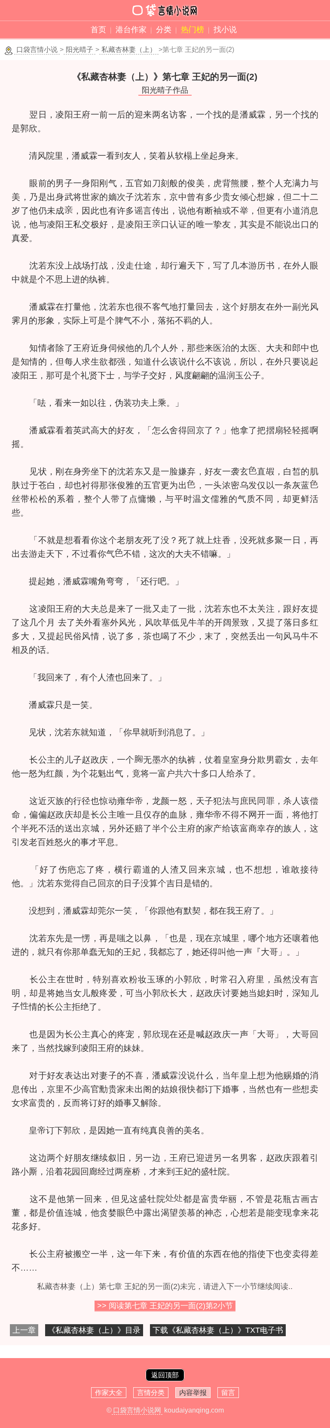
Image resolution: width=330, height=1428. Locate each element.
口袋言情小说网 (137, 1410)
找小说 (225, 29)
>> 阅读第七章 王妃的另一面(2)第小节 (165, 1305)
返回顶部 (165, 1375)
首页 (98, 29)
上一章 (24, 1330)
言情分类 (151, 1392)
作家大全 (108, 1392)
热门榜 (192, 29)
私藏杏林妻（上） (128, 49)
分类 (163, 29)
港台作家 (131, 29)
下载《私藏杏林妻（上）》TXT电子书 (218, 1330)
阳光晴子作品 (165, 90)
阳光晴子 (79, 49)
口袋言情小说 (37, 49)
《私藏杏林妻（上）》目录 (94, 1330)
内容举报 (193, 1392)
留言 (228, 1392)
